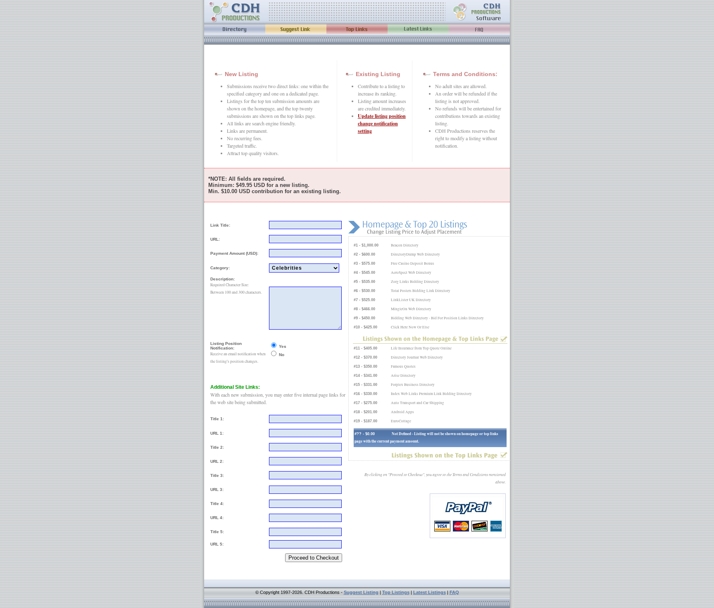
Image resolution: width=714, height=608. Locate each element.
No (281, 354)
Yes (282, 346)
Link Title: (220, 225)
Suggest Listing (361, 592)
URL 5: (217, 544)
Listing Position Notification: (226, 345)
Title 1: (217, 419)
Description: (222, 279)
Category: (220, 268)
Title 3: (217, 475)
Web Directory (234, 29)
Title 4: (217, 503)
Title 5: (217, 531)
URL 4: (217, 517)
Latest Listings (429, 592)
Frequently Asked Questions (479, 29)
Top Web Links (357, 29)
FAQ (454, 592)
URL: (215, 239)
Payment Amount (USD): (234, 253)
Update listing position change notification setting (382, 123)
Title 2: (217, 447)
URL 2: (217, 461)
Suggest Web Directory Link (295, 29)
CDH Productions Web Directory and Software (477, 12)
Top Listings (395, 592)
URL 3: (217, 489)
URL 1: (217, 433)
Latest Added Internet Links (418, 29)
